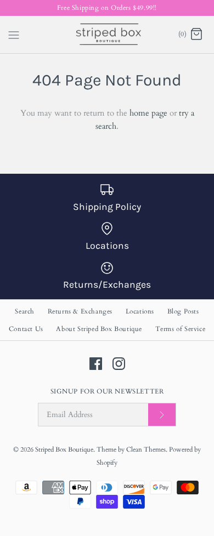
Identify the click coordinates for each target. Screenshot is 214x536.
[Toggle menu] (13, 34)
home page (148, 112)
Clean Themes (146, 449)
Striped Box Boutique (64, 449)
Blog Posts (183, 311)
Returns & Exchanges (80, 311)
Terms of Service (180, 328)
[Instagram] (118, 363)
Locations (140, 311)
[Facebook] (95, 363)
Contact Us (26, 328)
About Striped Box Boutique (99, 328)
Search (25, 311)
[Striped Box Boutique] (107, 34)
